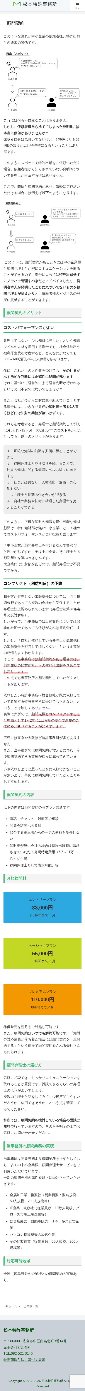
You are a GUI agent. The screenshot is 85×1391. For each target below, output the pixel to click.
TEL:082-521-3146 (18, 1353)
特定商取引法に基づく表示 (24, 1360)
